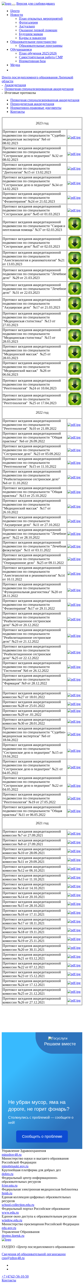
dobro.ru (7, 1174)
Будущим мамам (31, 34)
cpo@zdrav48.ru (13, 1258)
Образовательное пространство (33, 42)
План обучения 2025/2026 (38, 53)
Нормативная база (32, 61)
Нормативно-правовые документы (35, 108)
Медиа (15, 65)
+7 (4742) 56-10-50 (15, 1276)
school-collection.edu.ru (18, 1205)
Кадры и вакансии (32, 38)
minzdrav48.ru (12, 1154)
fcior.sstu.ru (9, 1185)
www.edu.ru (10, 1212)
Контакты (17, 111)
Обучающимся (21, 49)
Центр (15, 11)
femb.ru (7, 1193)
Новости (16, 15)
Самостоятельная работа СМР (41, 57)
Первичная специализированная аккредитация (44, 100)
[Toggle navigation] (14, 4)
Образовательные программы (40, 45)
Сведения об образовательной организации (34, 1254)
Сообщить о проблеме (42, 1136)
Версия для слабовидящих (35, 3)
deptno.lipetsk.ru (13, 1235)
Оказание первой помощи (38, 30)
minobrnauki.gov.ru (15, 1166)
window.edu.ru (12, 1220)
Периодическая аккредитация (32, 104)
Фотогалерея (28, 22)
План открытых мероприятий (41, 18)
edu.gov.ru (9, 1228)
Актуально (27, 26)
